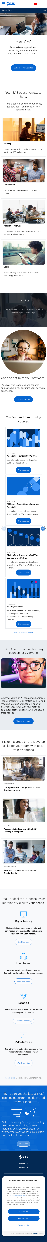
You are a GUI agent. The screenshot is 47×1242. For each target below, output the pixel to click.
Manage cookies (24, 1225)
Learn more (10, 1078)
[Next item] (43, 528)
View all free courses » (23, 632)
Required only (24, 1218)
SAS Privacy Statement (17, 1196)
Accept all (23, 1211)
